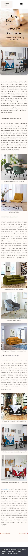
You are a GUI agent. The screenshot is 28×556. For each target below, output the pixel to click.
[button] (7, 4)
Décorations (5, 549)
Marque (24, 549)
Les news (18, 549)
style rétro (5, 489)
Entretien (12, 549)
